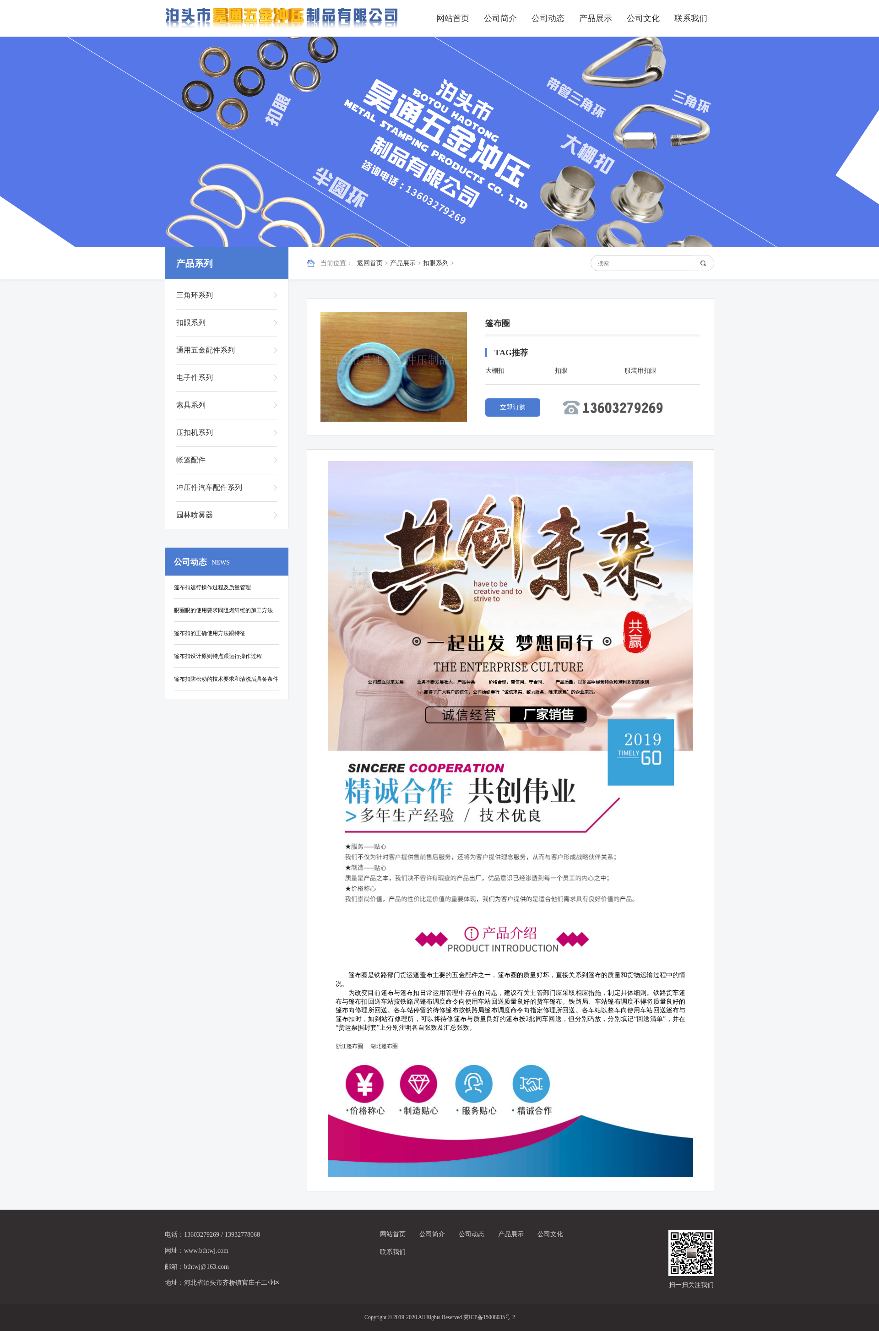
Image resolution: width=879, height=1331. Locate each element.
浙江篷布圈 (349, 1046)
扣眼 (561, 370)
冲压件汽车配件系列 (209, 487)
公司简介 (500, 18)
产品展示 (595, 18)
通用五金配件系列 (205, 350)
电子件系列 (194, 377)
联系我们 (690, 18)
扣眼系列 (436, 263)
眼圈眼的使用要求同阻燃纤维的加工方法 (223, 610)
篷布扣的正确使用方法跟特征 (209, 633)
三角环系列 (194, 295)
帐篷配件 (191, 460)
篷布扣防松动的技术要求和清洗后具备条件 (226, 679)
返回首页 (370, 263)
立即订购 (513, 407)
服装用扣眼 (640, 370)
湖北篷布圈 (384, 1046)
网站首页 (452, 18)
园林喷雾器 (194, 515)
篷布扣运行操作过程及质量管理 (212, 587)
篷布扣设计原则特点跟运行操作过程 (218, 656)
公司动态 (548, 18)
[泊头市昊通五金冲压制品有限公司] (281, 18)
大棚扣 (495, 370)
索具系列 (191, 405)
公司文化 (643, 18)
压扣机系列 (194, 432)
